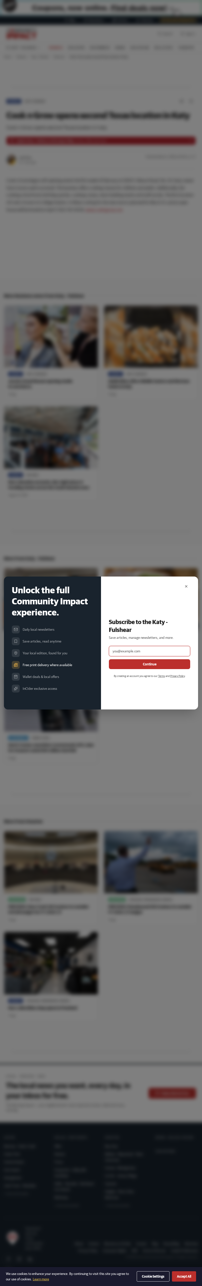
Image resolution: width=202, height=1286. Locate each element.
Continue (149, 664)
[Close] (186, 586)
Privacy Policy (177, 675)
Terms (161, 675)
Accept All (184, 1276)
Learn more (41, 1279)
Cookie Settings (153, 1276)
